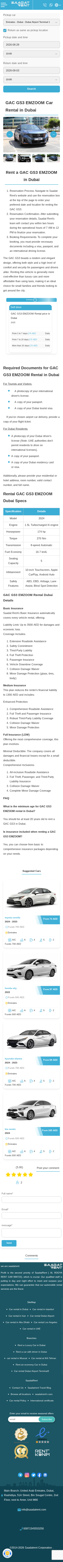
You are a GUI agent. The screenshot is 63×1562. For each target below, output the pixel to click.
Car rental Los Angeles (45, 1322)
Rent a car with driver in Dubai (31, 1352)
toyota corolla (12, 917)
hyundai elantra (13, 1059)
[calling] (45, 5)
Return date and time (15, 63)
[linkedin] (45, 1476)
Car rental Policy (17, 1400)
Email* (5, 1210)
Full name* (7, 1194)
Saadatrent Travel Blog (39, 1388)
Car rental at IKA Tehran (43, 1358)
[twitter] (33, 1476)
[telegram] (20, 1476)
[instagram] (27, 1476)
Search (31, 89)
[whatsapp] (51, 5)
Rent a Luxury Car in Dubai (31, 1345)
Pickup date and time (15, 37)
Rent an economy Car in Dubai (31, 1365)
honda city (11, 988)
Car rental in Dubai (18, 1309)
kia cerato (10, 1129)
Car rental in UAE (31, 1329)
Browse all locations (21, 1394)
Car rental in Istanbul (43, 1309)
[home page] (20, 6)
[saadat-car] (31, 898)
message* (7, 1225)
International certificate (42, 1400)
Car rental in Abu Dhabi (18, 1322)
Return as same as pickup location (28, 30)
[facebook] (39, 1476)
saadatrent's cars (43, 1394)
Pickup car (9, 15)
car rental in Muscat (17, 1358)
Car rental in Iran (17, 1316)
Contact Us (17, 1388)
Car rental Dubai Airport (42, 1316)
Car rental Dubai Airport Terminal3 (31, 1371)
